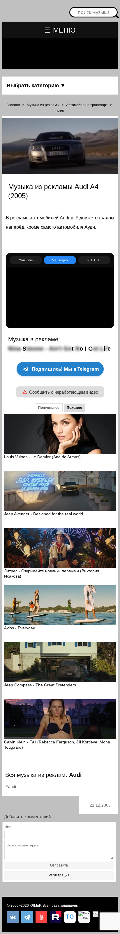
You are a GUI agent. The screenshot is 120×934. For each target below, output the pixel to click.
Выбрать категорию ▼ (36, 85)
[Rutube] (55, 917)
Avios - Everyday (19, 628)
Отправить (59, 865)
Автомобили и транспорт (87, 105)
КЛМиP (35, 905)
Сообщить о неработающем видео (63, 392)
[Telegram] (27, 917)
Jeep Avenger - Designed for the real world (43, 514)
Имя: (8, 827)
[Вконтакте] (13, 917)
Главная (13, 105)
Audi (60, 111)
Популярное (48, 408)
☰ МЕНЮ (60, 30)
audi (12, 786)
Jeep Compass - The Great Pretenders (40, 685)
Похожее (74, 408)
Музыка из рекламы (43, 105)
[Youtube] (41, 917)
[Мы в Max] (84, 917)
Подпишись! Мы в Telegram (65, 369)
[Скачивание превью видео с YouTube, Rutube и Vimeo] (70, 917)
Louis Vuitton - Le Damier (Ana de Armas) (42, 456)
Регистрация (59, 875)
